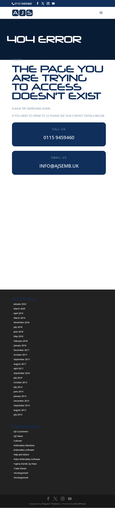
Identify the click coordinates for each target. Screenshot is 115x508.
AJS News (18, 436)
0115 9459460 (23, 3)
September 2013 (22, 405)
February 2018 (21, 341)
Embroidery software (24, 449)
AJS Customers (21, 431)
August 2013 (20, 410)
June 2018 (18, 331)
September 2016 (22, 373)
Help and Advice (21, 454)
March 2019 (19, 317)
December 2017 (21, 350)
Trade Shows (20, 468)
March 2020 (19, 308)
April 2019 (18, 313)
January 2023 (20, 304)
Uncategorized (21, 477)
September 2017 (22, 359)
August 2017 (20, 364)
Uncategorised (21, 472)
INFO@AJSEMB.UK (59, 166)
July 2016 (18, 377)
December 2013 (21, 400)
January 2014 (20, 396)
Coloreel (18, 440)
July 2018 (18, 327)
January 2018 (20, 345)
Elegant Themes (51, 503)
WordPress (80, 503)
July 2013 (18, 414)
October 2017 (20, 354)
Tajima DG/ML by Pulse (25, 463)
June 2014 (18, 391)
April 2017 (18, 368)
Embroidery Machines (24, 445)
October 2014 (20, 382)
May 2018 (18, 336)
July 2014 (18, 387)
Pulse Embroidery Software (27, 459)
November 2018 (21, 322)
